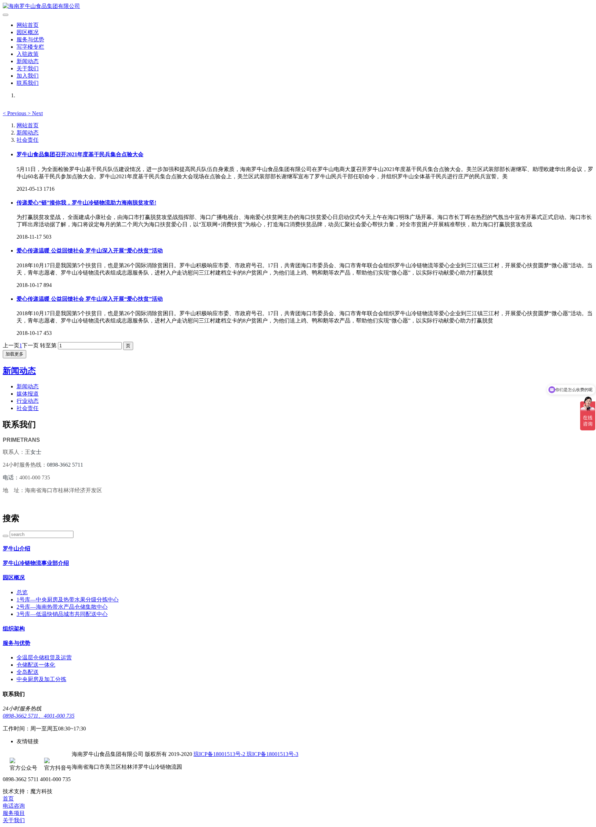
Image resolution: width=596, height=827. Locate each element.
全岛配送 (28, 672)
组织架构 (14, 628)
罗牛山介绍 (16, 548)
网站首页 (28, 25)
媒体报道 (28, 394)
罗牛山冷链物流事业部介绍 (36, 563)
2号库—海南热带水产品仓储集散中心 (62, 607)
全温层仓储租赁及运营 (44, 657)
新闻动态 (28, 61)
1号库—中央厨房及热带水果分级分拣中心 (68, 599)
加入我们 (28, 76)
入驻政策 (28, 54)
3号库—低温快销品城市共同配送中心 (62, 614)
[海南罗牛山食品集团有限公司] (298, 6)
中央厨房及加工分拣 (41, 679)
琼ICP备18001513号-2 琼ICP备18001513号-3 (245, 754)
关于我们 (28, 68)
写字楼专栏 (30, 47)
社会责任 (28, 140)
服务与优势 (30, 39)
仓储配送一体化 (36, 665)
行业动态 (28, 401)
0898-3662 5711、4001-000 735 (38, 716)
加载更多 (14, 354)
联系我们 (28, 83)
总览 (22, 592)
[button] (15, 113)
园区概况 (28, 32)
